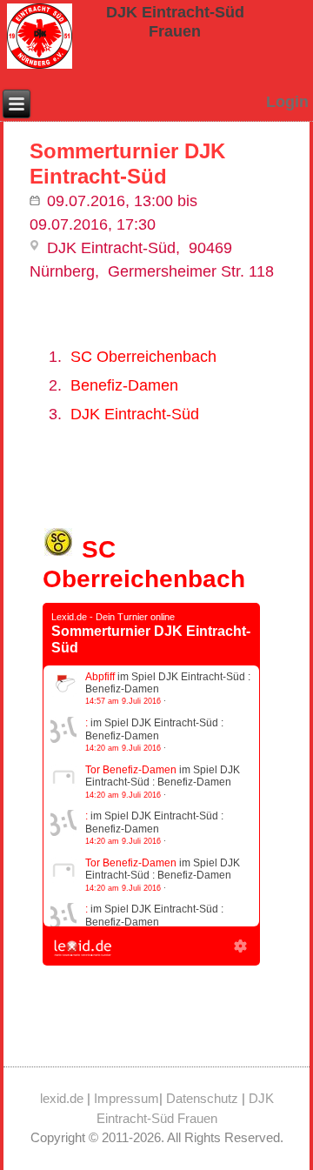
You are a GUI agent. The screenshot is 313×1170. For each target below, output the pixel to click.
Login (287, 101)
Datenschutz (202, 1098)
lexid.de (61, 1098)
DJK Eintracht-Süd (134, 414)
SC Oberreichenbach (143, 356)
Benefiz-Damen (124, 385)
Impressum (126, 1098)
